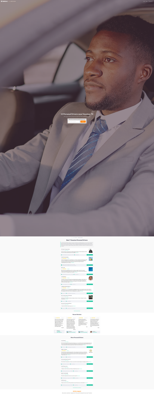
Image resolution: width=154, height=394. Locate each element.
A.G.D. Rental (63, 340)
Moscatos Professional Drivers (66, 303)
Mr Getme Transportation (65, 249)
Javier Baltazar (63, 276)
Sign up (147, 1)
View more (77, 252)
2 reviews (68, 258)
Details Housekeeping (64, 257)
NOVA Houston (63, 380)
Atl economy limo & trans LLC (66, 359)
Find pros (83, 121)
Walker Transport (64, 349)
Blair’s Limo (63, 267)
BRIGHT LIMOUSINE (64, 373)
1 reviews (68, 287)
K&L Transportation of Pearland (66, 295)
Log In (144, 1)
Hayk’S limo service (64, 366)
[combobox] (74, 122)
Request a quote (90, 254)
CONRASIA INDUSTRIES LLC (66, 286)
